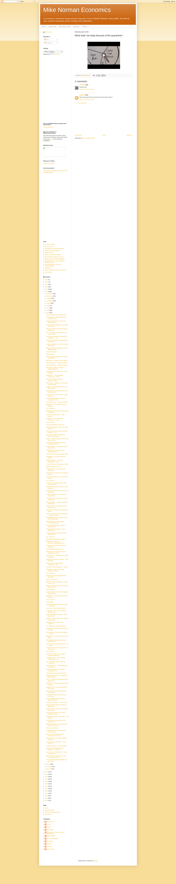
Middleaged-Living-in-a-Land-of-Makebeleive (56, 833)
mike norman (50, 849)
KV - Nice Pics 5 (50, 573)
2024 (46, 284)
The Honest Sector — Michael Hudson (56, 365)
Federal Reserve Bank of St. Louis (54, 257)
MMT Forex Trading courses (52, 812)
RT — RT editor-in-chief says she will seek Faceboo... (56, 333)
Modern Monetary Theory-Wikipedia (55, 259)
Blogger (95, 860)
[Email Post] (93, 75)
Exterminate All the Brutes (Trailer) (55, 539)
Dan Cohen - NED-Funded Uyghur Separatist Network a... (55, 654)
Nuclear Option (50, 589)
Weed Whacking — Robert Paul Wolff (56, 363)
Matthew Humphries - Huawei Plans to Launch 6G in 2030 (56, 724)
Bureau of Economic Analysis (53, 254)
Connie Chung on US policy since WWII (57, 464)
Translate (56, 54)
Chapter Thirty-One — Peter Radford (56, 746)
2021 (46, 291)
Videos (84, 26)
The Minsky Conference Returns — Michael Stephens (56, 368)
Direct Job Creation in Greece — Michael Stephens (55, 379)
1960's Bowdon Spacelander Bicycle (56, 673)
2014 (46, 786)
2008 (46, 800)
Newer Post (78, 135)
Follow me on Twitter (48, 163)
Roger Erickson (51, 836)
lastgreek (82, 95)
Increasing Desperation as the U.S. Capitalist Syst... (55, 526)
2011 (46, 793)
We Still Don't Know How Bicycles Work (57, 454)
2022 (46, 289)
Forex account (49, 246)
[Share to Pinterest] (105, 75)
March (48, 764)
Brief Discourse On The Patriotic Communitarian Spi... (55, 522)
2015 (46, 784)
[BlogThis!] (99, 75)
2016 (46, 781)
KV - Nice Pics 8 (50, 408)
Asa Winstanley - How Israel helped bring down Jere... (56, 317)
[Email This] (97, 75)
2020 (46, 772)
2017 (46, 779)
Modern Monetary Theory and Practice (55, 270)
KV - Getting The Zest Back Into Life (56, 626)
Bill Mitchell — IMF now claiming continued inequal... (55, 570)
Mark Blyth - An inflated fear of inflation (56, 360)
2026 (46, 279)
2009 (46, 798)
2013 (46, 788)
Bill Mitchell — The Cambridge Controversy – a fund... (54, 376)
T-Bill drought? (50, 354)
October (48, 298)
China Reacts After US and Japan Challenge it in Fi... (55, 670)
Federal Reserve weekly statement (54, 248)
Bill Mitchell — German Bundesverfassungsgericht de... (55, 542)
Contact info (52, 26)
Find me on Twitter (50, 244)
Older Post (129, 135)
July (47, 305)
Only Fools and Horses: (52, 728)
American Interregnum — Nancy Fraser (57, 702)
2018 (46, 776)
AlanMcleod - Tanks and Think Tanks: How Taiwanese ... (56, 483)
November (49, 296)
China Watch (49, 602)
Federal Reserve (49, 252)
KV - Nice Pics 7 (50, 480)
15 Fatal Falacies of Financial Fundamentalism (53, 265)
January (48, 769)
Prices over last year (51, 579)
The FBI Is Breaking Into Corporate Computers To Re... (55, 399)
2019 (46, 774)
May (47, 310)
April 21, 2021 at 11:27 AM (86, 89)
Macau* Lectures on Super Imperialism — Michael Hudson (57, 514)
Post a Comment (81, 103)
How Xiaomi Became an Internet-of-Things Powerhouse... (56, 443)
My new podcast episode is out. (55, 549)
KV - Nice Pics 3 (50, 651)
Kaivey (49, 827)
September (49, 301)
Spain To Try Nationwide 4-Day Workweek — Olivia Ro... (54, 748)
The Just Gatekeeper (52, 838)
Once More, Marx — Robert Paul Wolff (56, 402)
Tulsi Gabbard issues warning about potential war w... (56, 640)
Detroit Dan (50, 821)
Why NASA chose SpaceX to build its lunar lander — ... (56, 691)
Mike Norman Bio (64, 26)
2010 (46, 795)
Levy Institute (48, 272)
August (48, 303)
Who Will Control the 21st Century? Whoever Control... (56, 713)
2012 (46, 791)
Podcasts (76, 26)
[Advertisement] (104, 119)
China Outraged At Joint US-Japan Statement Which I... (55, 699)
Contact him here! (48, 127)
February (49, 766)
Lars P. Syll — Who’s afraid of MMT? (56, 608)
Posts (47, 39)
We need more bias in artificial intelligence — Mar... (54, 564)
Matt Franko (50, 829)
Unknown (49, 844)
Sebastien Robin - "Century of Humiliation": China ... (54, 461)
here (51, 139)
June (48, 308)
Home (43, 26)
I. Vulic (48, 824)
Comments (49, 43)
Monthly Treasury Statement (52, 250)
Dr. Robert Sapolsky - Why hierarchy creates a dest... (56, 731)
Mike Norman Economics (77, 9)
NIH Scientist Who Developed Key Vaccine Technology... (55, 435)
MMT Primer (48, 268)
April (47, 312)
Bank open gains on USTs (53, 466)
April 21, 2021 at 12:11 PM (86, 99)
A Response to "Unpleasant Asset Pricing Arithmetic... (55, 451)
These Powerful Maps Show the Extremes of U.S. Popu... (55, 735)
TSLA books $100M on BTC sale (55, 424)
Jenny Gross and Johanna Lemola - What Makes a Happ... (56, 552)
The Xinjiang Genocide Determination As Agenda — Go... (56, 337)
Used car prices (50, 422)
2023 (46, 287)
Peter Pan (82, 84)
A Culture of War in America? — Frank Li (57, 567)
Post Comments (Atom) (88, 138)
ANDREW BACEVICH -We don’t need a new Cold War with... (57, 518)
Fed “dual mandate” (51, 352)
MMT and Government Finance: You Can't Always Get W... (56, 756)
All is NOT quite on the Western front (56, 315)
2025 (46, 282)
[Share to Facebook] (103, 75)
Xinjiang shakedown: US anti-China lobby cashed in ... (56, 321)
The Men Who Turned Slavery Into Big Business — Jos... (56, 431)
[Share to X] (101, 75)
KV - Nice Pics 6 (50, 537)
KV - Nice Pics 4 (50, 599)
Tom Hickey (50, 841)
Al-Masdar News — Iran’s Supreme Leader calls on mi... (56, 658)
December (49, 293)
